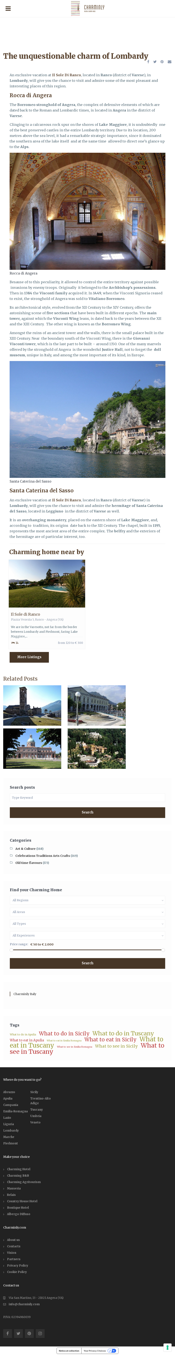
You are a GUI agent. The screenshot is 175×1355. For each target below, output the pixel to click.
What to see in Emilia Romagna (74, 1046)
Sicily (34, 1092)
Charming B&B (18, 1175)
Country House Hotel (22, 1201)
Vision (11, 1253)
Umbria (35, 1116)
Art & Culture (25, 849)
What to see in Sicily (116, 1046)
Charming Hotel (18, 1169)
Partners (13, 1259)
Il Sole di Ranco (25, 614)
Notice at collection (69, 1350)
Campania (10, 1105)
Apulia (7, 1098)
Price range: (19, 944)
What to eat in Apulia (27, 1040)
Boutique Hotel (18, 1208)
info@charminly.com (24, 1304)
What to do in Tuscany (123, 1033)
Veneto (35, 1122)
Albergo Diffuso (18, 1214)
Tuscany (36, 1109)
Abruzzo (9, 1092)
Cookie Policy (17, 1272)
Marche (8, 1137)
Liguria (8, 1124)
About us (13, 1240)
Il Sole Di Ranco (66, 75)
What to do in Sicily (64, 1033)
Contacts (13, 1246)
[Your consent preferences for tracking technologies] (167, 1347)
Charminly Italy (24, 994)
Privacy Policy (17, 1265)
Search (87, 812)
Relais (11, 1195)
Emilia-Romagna (15, 1111)
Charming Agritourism (24, 1182)
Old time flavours (28, 863)
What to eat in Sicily (110, 1039)
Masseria (14, 1188)
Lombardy (11, 1130)
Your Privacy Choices (95, 1350)
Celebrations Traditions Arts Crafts (42, 856)
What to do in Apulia (23, 1034)
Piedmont (10, 1143)
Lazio (7, 1118)
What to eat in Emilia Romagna (64, 1040)
